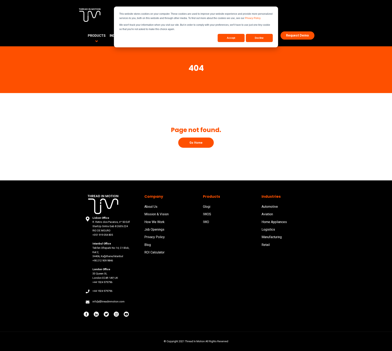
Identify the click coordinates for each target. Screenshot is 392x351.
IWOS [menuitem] (207, 214)
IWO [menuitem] (206, 222)
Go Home (196, 142)
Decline (259, 38)
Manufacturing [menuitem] (272, 237)
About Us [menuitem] (150, 207)
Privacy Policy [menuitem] (154, 237)
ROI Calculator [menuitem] (154, 252)
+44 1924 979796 (102, 282)
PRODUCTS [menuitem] (97, 36)
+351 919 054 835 (102, 234)
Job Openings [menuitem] (154, 229)
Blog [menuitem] (147, 245)
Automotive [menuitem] (270, 207)
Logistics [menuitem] (268, 229)
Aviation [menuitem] (267, 214)
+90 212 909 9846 (102, 260)
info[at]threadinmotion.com (108, 301)
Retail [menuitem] (266, 245)
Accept (231, 38)
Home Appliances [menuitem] (274, 222)
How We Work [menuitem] (154, 222)
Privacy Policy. (253, 18)
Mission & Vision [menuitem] (156, 214)
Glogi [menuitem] (206, 207)
